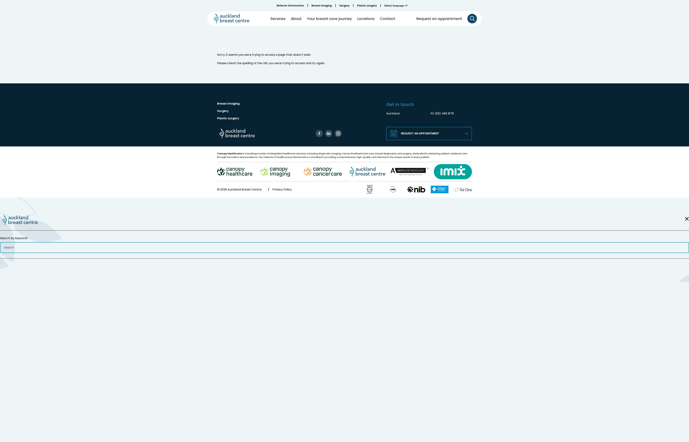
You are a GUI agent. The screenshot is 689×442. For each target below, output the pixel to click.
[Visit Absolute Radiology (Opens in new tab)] (410, 171)
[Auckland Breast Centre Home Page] (230, 18)
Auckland (392, 113)
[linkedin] (328, 133)
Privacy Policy (282, 189)
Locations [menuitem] (366, 18)
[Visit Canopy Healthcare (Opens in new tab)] (236, 171)
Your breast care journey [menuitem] (329, 18)
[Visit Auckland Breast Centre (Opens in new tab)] (366, 171)
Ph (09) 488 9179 (442, 113)
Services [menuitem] (277, 18)
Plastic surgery (367, 5)
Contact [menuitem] (387, 18)
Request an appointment (439, 18)
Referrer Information (290, 5)
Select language (394, 5)
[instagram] (338, 133)
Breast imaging (321, 5)
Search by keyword (13, 238)
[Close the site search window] (686, 218)
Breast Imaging (228, 104)
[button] (472, 18)
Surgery (344, 5)
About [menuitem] (296, 18)
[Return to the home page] (19, 220)
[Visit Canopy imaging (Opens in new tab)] (280, 171)
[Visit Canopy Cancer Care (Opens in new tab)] (323, 171)
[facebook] (319, 133)
